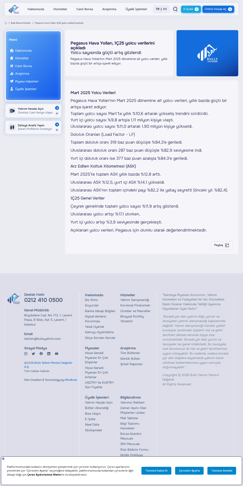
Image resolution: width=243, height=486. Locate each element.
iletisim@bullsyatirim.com (42, 339)
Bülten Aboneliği (97, 408)
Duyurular (92, 305)
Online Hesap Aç (215, 9)
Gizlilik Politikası (131, 455)
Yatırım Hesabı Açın (99, 402)
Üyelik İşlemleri (136, 9)
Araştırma (109, 9)
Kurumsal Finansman (135, 305)
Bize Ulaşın (93, 414)
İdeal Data (92, 424)
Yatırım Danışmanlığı (134, 300)
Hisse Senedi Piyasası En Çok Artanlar (96, 372)
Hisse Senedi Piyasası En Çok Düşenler (96, 357)
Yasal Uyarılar (94, 327)
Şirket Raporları (131, 364)
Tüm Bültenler (130, 353)
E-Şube (188, 9)
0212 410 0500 (43, 300)
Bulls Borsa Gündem (21, 23)
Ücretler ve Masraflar (135, 311)
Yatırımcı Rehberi (132, 402)
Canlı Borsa (84, 9)
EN (165, 9)
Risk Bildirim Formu (134, 450)
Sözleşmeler (93, 430)
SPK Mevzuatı (130, 444)
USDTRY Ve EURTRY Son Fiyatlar (99, 385)
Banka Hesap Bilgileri (100, 311)
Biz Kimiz (91, 300)
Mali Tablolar (129, 418)
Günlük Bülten (130, 359)
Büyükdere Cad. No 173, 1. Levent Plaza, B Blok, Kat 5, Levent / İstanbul (48, 320)
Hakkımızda (36, 9)
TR (157, 9)
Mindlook (71, 380)
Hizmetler (60, 9)
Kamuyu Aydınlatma (99, 332)
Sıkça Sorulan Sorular (100, 338)
